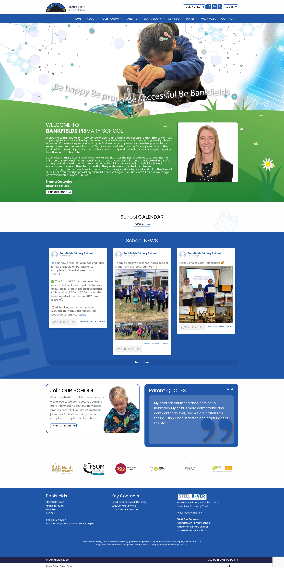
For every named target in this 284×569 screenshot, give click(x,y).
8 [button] (203, 439)
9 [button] (208, 439)
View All (140, 224)
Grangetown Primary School (194, 523)
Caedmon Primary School (192, 526)
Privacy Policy (66, 566)
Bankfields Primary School (76, 253)
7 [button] (198, 439)
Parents (131, 19)
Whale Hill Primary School (192, 530)
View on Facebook (88, 321)
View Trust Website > (189, 512)
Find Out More (57, 192)
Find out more (62, 425)
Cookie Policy (52, 566)
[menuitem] (77, 19)
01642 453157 (58, 519)
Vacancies (208, 19)
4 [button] (184, 439)
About (91, 19)
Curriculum (110, 19)
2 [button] (174, 439)
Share (102, 321)
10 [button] (213, 439)
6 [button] (193, 439)
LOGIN (229, 6)
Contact (227, 19)
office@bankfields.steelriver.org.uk (73, 523)
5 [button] (188, 439)
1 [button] (169, 439)
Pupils (190, 19)
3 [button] (179, 439)
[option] (191, 415)
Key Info (174, 19)
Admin (230, 566)
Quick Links (193, 6)
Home (78, 19)
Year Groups (153, 19)
